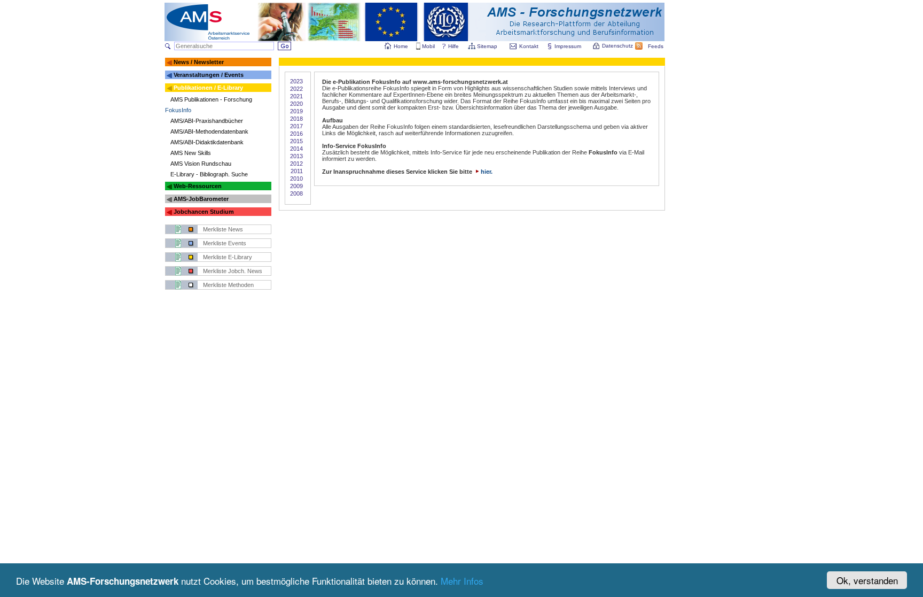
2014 (296, 148)
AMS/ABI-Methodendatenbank (209, 131)
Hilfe (453, 46)
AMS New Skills (190, 153)
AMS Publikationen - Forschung (211, 99)
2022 (296, 89)
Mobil (428, 46)
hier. (486, 171)
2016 (296, 133)
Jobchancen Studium (204, 211)
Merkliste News (223, 229)
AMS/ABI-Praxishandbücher (206, 121)
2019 (296, 111)
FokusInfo (178, 110)
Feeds (655, 46)
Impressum (567, 46)
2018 (296, 118)
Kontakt (528, 46)
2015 (296, 141)
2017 (296, 126)
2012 (296, 163)
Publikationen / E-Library (208, 87)
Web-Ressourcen (198, 186)
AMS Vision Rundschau (200, 163)
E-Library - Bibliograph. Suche (209, 174)
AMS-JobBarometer (201, 199)
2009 (296, 186)
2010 (296, 178)
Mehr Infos (462, 580)
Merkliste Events (224, 243)
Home (401, 46)
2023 (296, 81)
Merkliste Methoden (228, 285)
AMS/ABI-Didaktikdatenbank (207, 142)
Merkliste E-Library (227, 257)
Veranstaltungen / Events (209, 75)
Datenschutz (617, 46)
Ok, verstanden (867, 580)
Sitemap (487, 46)
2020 (296, 103)
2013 (296, 156)
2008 (296, 193)
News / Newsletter (199, 62)
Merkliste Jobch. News (232, 271)
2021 (296, 96)
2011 (297, 171)
